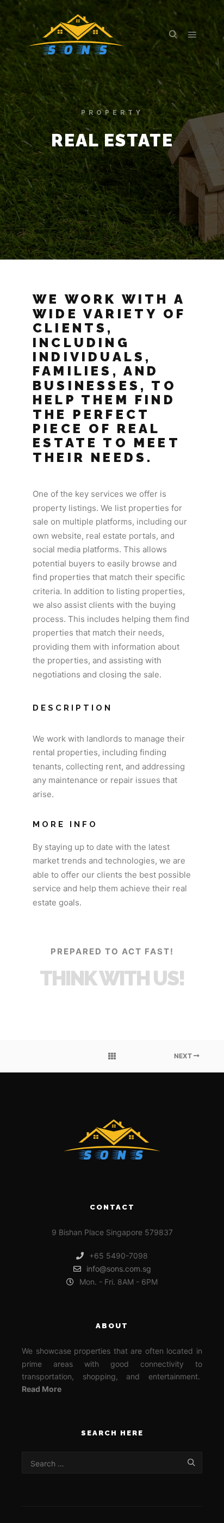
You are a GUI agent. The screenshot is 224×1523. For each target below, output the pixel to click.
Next (184, 1056)
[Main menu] (192, 35)
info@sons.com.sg (118, 1268)
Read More (41, 1388)
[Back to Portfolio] (111, 1056)
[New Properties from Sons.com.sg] (76, 34)
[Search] (173, 35)
